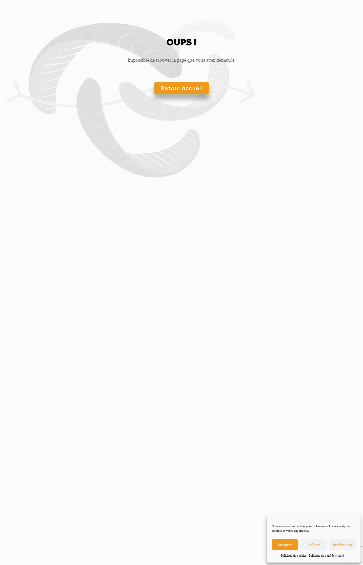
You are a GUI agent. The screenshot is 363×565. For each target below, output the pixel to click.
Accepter (285, 545)
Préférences (342, 545)
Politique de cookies (293, 555)
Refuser (313, 545)
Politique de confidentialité (326, 555)
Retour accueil (181, 88)
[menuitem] (142, 9)
